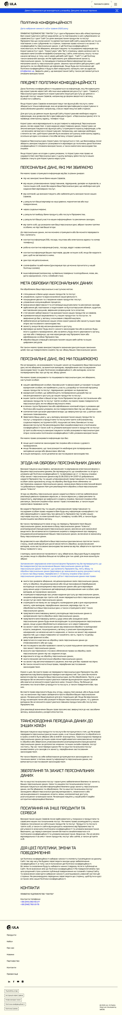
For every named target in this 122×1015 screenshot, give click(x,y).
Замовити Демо (101, 4)
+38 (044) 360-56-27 (30, 901)
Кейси (10, 941)
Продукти (11, 935)
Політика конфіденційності (15, 1004)
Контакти (11, 967)
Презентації (12, 974)
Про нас (10, 948)
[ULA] (10, 4)
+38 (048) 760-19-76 (29, 904)
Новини (10, 954)
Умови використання (13, 1000)
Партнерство (13, 961)
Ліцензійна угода (11, 991)
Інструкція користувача (14, 995)
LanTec (102, 1009)
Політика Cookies (11, 1009)
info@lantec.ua (27, 71)
